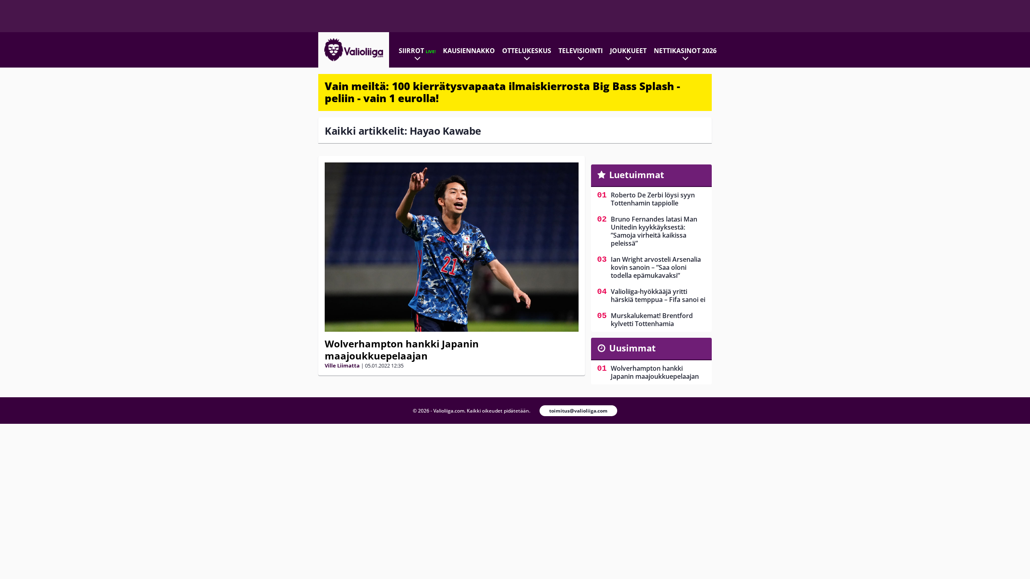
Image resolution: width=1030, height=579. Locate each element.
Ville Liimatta (342, 365)
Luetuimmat (636, 174)
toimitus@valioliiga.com (578, 410)
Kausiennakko (469, 50)
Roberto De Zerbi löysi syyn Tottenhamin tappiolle (653, 199)
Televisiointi (580, 50)
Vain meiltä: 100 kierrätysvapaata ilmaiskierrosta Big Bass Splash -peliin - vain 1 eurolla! (502, 92)
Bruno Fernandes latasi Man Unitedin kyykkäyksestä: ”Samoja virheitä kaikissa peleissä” (654, 231)
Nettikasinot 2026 (685, 50)
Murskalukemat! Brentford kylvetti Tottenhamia (652, 319)
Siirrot (417, 50)
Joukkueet (628, 50)
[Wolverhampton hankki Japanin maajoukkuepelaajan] (452, 247)
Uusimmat (632, 348)
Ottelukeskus (526, 50)
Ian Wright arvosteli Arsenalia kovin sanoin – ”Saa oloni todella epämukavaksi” (656, 267)
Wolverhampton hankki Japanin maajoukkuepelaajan (402, 349)
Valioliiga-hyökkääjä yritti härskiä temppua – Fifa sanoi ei (658, 295)
